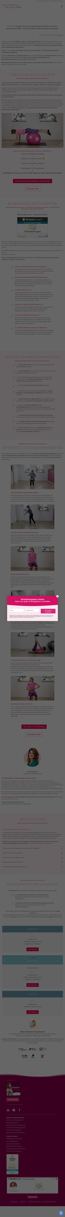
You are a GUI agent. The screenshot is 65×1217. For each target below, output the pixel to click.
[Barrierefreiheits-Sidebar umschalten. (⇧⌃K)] (61, 1213)
